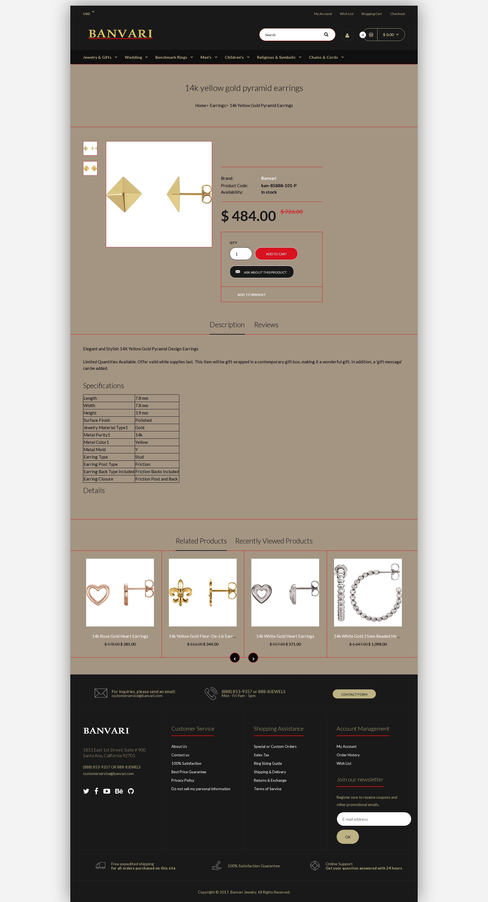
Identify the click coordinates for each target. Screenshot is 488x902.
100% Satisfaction (186, 763)
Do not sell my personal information (200, 789)
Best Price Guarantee (188, 772)
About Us (179, 746)
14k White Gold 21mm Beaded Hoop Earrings (376, 636)
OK (347, 837)
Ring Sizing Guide (268, 763)
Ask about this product (265, 272)
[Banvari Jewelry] (120, 37)
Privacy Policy (182, 780)
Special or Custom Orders (275, 746)
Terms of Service (267, 789)
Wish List (347, 14)
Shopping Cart (371, 14)
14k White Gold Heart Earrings (285, 636)
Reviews (266, 324)
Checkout (397, 14)
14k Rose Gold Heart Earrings (120, 636)
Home (200, 105)
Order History (348, 755)
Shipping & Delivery (270, 772)
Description (227, 324)
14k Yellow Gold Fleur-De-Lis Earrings (205, 636)
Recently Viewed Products (274, 540)
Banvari (268, 178)
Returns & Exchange (270, 780)
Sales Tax (261, 755)
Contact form (354, 694)
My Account (323, 14)
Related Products (201, 540)
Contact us (180, 755)
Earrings (218, 105)
